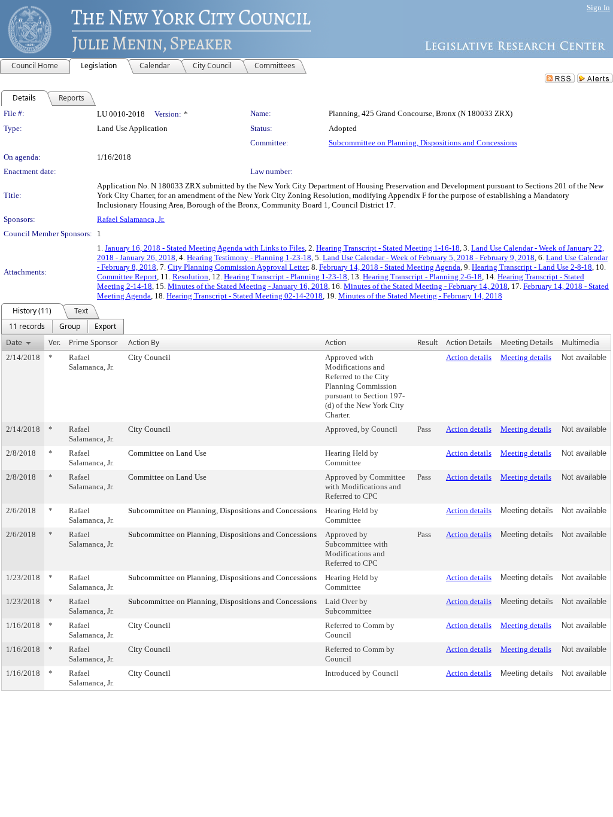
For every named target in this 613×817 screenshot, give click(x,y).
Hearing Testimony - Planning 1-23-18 (249, 257)
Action (335, 342)
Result (427, 342)
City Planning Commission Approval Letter (238, 267)
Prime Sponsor (93, 342)
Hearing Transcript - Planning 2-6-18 (422, 276)
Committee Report (127, 276)
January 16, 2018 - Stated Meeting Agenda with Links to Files (205, 247)
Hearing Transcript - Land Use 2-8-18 (532, 267)
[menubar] (62, 326)
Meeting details (525, 357)
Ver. (54, 342)
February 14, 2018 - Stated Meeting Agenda (389, 267)
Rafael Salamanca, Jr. (131, 219)
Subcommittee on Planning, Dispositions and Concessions (423, 142)
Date (14, 342)
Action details (468, 357)
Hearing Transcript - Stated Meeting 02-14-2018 (244, 295)
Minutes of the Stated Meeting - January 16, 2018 (248, 286)
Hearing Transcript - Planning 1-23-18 (285, 276)
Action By (143, 342)
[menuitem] (27, 326)
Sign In (598, 7)
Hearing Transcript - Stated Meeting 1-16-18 (388, 247)
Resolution (190, 276)
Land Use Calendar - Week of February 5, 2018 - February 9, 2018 (429, 257)
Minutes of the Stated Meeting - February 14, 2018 (426, 286)
